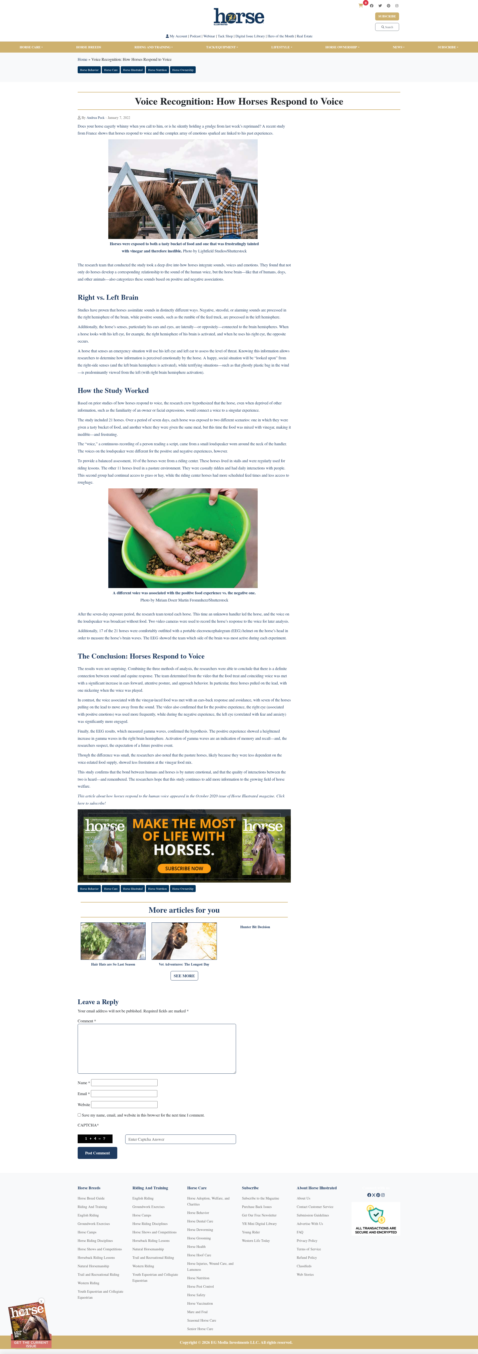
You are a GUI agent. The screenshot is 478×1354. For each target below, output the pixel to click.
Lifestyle (280, 47)
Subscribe (387, 16)
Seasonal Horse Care (201, 1320)
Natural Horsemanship (93, 1266)
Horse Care (30, 47)
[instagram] (396, 5)
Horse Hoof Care (199, 1255)
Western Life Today (256, 1240)
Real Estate (304, 36)
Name (84, 1082)
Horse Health (196, 1246)
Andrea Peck (96, 117)
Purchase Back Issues (257, 1206)
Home (82, 59)
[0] (360, 5)
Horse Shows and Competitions (100, 1249)
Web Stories (305, 1274)
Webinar (209, 36)
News (397, 47)
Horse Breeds (88, 47)
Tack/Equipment (221, 47)
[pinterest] (388, 5)
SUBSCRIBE (447, 47)
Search (388, 27)
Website (84, 1104)
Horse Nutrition (157, 70)
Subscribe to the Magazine (260, 1198)
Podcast (195, 36)
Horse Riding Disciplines (95, 1240)
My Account (178, 36)
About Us (303, 1198)
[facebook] (371, 5)
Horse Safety (196, 1294)
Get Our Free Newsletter (259, 1215)
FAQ (300, 1232)
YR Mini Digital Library (259, 1223)
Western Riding (88, 1282)
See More (184, 975)
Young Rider (251, 1232)
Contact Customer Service (315, 1206)
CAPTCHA (88, 1125)
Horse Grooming (199, 1238)
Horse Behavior (89, 70)
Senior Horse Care (200, 1328)
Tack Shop (225, 36)
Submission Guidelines (313, 1215)
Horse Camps (87, 1232)
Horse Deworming (200, 1229)
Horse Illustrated (133, 70)
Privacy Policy (307, 1240)
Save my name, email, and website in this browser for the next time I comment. (143, 1115)
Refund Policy (307, 1257)
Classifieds (304, 1266)
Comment (87, 1020)
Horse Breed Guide (91, 1198)
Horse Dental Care (200, 1221)
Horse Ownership (341, 47)
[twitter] (380, 5)
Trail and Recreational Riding (98, 1274)
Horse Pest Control (200, 1286)
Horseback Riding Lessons (96, 1257)
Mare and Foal (197, 1311)
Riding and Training (152, 47)
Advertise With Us (310, 1223)
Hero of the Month (281, 36)
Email (84, 1093)
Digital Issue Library (250, 36)
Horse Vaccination (200, 1303)
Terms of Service (309, 1249)
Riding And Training (92, 1206)
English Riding (88, 1215)
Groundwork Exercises (94, 1223)
